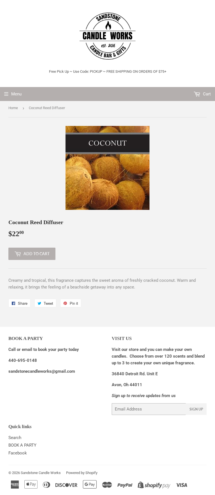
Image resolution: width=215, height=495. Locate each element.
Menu (16, 94)
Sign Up (196, 409)
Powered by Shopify (81, 473)
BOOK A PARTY (22, 445)
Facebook (17, 453)
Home (13, 108)
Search (14, 437)
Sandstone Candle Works (41, 473)
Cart (206, 94)
